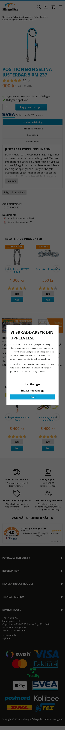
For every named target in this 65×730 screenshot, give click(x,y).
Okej (32, 397)
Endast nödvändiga (32, 390)
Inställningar (32, 384)
